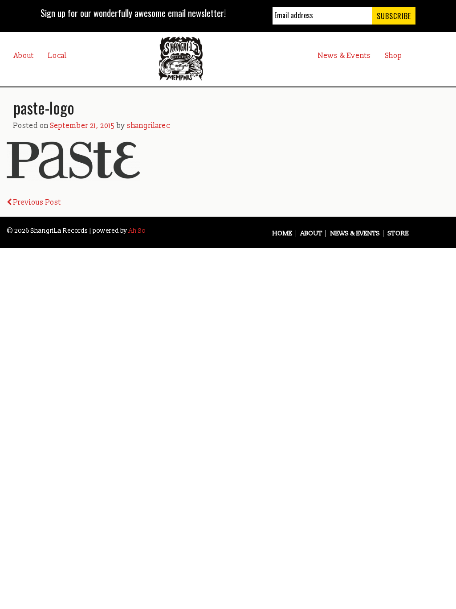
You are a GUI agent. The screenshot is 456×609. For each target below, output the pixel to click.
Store (398, 233)
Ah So (137, 231)
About (24, 55)
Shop (393, 55)
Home (282, 233)
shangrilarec (148, 125)
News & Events (344, 55)
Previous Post (36, 202)
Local (57, 55)
